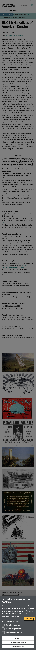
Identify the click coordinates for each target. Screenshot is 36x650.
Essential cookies (12, 621)
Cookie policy (29, 619)
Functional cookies (13, 625)
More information (18, 646)
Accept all (18, 638)
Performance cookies (14, 633)
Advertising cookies (13, 629)
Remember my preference (18, 642)
